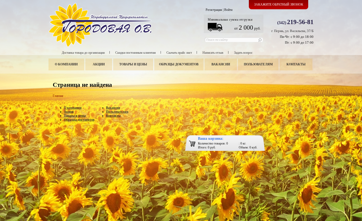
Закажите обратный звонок (278, 4)
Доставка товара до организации (83, 53)
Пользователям (258, 64)
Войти (228, 10)
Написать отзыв (212, 53)
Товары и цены (133, 64)
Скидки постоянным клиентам (135, 53)
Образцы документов (178, 64)
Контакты (296, 64)
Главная (58, 96)
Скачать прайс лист (179, 53)
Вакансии (220, 64)
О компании (66, 64)
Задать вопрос (243, 53)
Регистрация (214, 10)
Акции (99, 64)
